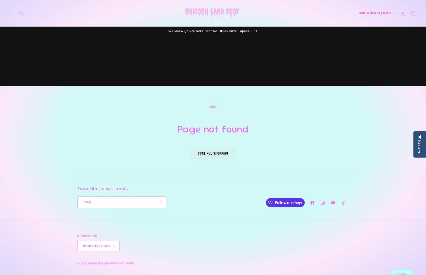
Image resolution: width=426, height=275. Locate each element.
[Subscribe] (160, 202)
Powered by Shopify (122, 263)
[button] (10, 13)
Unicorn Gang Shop (99, 263)
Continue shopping (213, 153)
